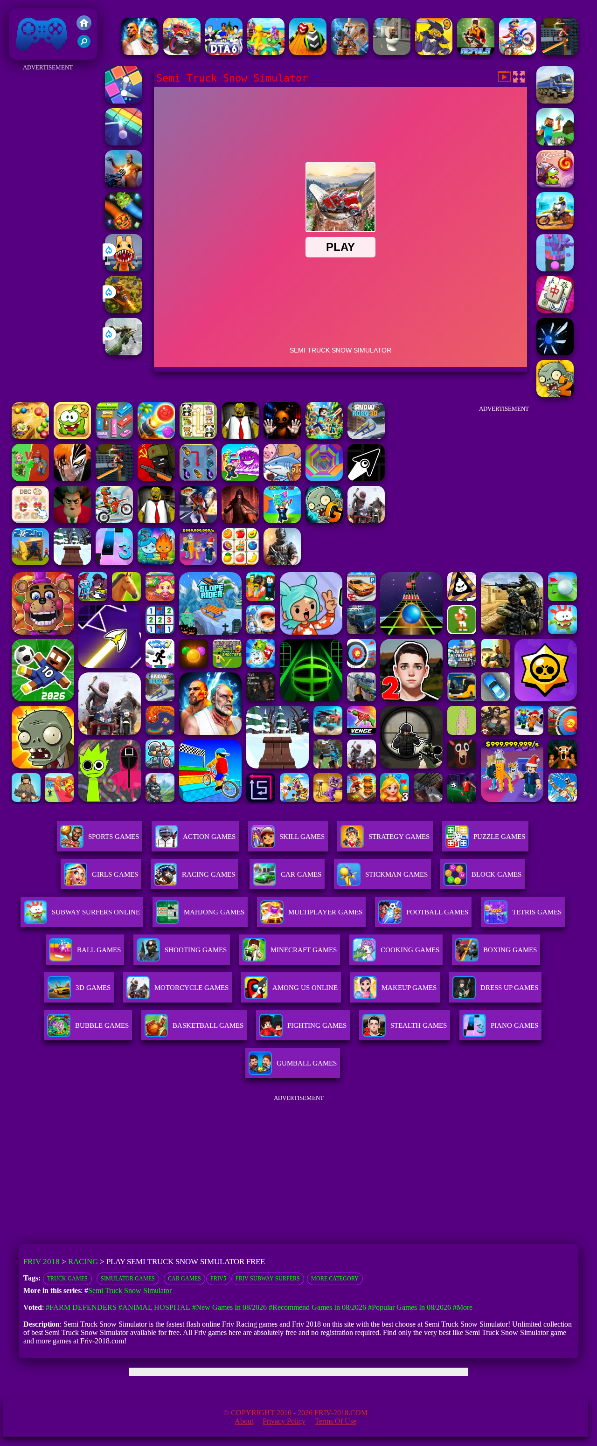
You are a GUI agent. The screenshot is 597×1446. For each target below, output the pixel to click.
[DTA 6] (224, 52)
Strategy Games (399, 836)
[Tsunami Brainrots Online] (240, 479)
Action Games (209, 836)
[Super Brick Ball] (123, 101)
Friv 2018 (41, 1261)
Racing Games (208, 874)
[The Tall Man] (366, 521)
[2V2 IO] (30, 563)
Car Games (184, 1278)
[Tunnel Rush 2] (324, 479)
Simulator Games (128, 1278)
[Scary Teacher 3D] (72, 521)
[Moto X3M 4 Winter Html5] (114, 521)
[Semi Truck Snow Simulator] (555, 101)
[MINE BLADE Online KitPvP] (324, 437)
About (244, 1421)
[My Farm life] (266, 52)
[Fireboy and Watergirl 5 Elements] (156, 563)
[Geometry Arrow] (366, 479)
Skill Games (302, 836)
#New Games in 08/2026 (229, 1307)
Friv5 (218, 1278)
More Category (335, 1278)
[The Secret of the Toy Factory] (282, 437)
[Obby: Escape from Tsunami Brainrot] (282, 521)
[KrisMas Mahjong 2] (30, 521)
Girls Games (115, 874)
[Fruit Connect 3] (240, 563)
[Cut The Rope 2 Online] (72, 437)
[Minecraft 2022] (555, 143)
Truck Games (67, 1278)
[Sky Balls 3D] (307, 52)
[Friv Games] (83, 28)
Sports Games (113, 836)
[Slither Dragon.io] (123, 227)
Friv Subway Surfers (268, 1278)
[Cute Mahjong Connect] (198, 437)
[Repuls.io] (475, 52)
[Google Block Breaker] (123, 143)
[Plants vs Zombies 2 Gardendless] (324, 521)
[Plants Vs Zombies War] (30, 479)
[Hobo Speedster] (517, 52)
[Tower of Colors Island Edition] (555, 269)
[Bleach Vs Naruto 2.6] (72, 479)
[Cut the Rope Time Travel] (555, 185)
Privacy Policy (284, 1421)
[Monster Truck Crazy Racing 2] (182, 52)
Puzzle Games (499, 836)
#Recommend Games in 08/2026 (317, 1307)
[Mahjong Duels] (555, 311)
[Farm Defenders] (123, 311)
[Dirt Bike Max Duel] (555, 227)
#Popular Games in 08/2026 (409, 1307)
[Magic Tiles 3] (114, 563)
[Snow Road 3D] (366, 437)
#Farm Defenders (81, 1307)
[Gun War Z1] (123, 185)
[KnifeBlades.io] (555, 353)
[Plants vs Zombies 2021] (555, 395)
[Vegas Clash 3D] (198, 521)
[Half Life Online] (282, 563)
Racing (83, 1261)
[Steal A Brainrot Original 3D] (198, 563)
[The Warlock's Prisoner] (240, 521)
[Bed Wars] (349, 52)
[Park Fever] (114, 437)
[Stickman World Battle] (156, 479)
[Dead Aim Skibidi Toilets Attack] (391, 52)
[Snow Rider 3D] (72, 563)
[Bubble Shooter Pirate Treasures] (156, 437)
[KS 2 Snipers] (123, 353)
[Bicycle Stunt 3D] (559, 52)
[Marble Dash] (30, 437)
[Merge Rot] (282, 479)
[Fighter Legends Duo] (140, 52)
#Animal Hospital (154, 1307)
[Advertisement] (48, 213)
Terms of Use (335, 1421)
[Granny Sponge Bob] (240, 437)
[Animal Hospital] (123, 269)
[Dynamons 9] (433, 52)
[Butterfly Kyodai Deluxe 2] (198, 479)
